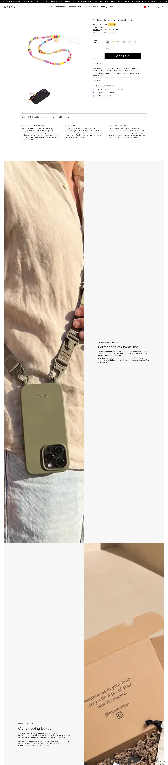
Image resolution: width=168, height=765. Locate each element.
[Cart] (163, 6)
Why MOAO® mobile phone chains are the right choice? (45, 117)
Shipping (96, 29)
